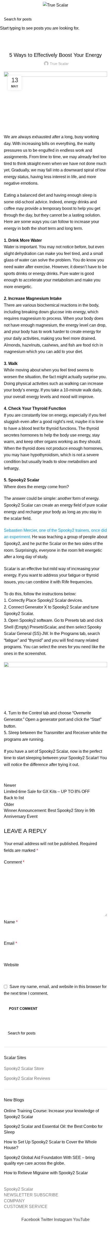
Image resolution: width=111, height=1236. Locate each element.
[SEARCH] (104, 19)
